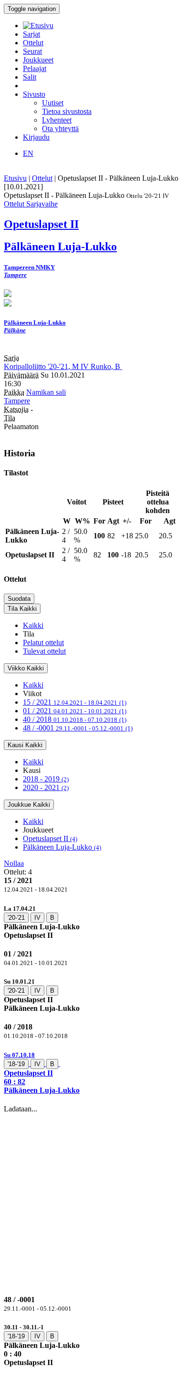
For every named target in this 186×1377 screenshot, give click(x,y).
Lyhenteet (57, 120)
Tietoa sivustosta (67, 111)
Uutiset (52, 103)
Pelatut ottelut (43, 642)
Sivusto (34, 94)
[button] (93, 1072)
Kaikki (33, 625)
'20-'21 (16, 917)
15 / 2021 (74, 702)
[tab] (93, 922)
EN (28, 153)
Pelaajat (34, 68)
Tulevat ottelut (44, 651)
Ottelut (33, 43)
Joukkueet (38, 60)
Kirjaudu (36, 137)
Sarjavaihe (42, 204)
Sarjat (31, 34)
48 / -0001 (78, 728)
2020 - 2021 (46, 787)
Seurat (32, 51)
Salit (29, 77)
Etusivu (15, 178)
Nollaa (14, 863)
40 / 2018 (74, 719)
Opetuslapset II (50, 838)
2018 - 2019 (46, 779)
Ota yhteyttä (60, 128)
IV (37, 917)
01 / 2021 (74, 711)
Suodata (19, 598)
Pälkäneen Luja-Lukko (62, 847)
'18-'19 (16, 1064)
